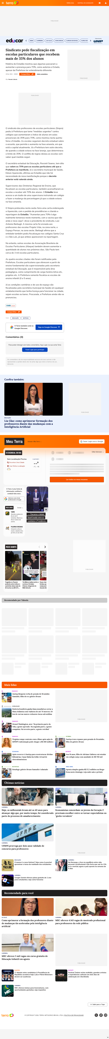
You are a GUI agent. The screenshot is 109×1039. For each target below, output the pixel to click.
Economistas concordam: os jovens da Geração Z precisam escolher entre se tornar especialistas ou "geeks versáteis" (80, 813)
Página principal (12, 3)
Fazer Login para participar (35, 350)
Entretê (68, 751)
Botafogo (15, 767)
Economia (15, 751)
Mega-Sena (69, 767)
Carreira (5, 807)
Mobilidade (15, 706)
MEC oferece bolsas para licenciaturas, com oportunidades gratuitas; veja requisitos (31, 989)
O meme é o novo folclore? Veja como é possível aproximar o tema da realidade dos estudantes (33, 863)
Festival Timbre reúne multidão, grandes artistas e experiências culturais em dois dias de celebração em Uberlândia (87, 975)
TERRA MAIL (70, 3)
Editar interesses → (98, 452)
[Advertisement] (71, 880)
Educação (15, 318)
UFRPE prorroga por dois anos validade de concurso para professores (23, 847)
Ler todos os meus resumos (77, 479)
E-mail (99, 3)
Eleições (17, 970)
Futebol (68, 736)
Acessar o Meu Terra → (35, 441)
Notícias (26, 318)
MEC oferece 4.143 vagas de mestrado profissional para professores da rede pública (80, 922)
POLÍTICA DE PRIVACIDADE (74, 1015)
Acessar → (20, 507)
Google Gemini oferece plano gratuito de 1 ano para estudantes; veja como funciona (32, 879)
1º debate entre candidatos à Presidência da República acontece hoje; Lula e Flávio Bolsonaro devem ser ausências (33, 975)
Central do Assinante (85, 3)
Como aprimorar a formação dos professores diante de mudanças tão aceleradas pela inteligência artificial (27, 923)
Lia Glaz (4, 917)
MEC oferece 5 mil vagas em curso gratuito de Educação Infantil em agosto (25, 957)
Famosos (15, 691)
